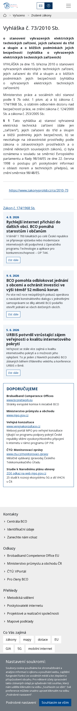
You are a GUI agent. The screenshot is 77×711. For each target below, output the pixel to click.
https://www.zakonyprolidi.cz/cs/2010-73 (38, 190)
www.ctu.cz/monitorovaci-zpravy (27, 454)
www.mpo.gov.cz (17, 415)
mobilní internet (40, 648)
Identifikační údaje (20, 529)
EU (56, 639)
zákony (11, 639)
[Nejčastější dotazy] (49, 5)
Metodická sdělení (20, 597)
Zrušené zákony (41, 15)
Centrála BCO (17, 521)
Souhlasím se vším (55, 702)
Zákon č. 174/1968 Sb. (19, 208)
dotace (43, 639)
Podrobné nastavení (21, 702)
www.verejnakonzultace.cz (23, 426)
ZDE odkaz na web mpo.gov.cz (26, 473)
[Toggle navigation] (68, 5)
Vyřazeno (19, 15)
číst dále (13, 260)
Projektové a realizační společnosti (33, 613)
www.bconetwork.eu (20, 400)
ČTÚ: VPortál (16, 571)
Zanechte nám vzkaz (22, 537)
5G (20, 648)
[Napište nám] (41, 5)
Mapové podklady (20, 621)
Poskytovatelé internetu (25, 605)
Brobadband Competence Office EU (33, 555)
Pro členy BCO (17, 579)
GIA (8, 648)
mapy (27, 639)
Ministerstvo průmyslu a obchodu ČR (34, 563)
